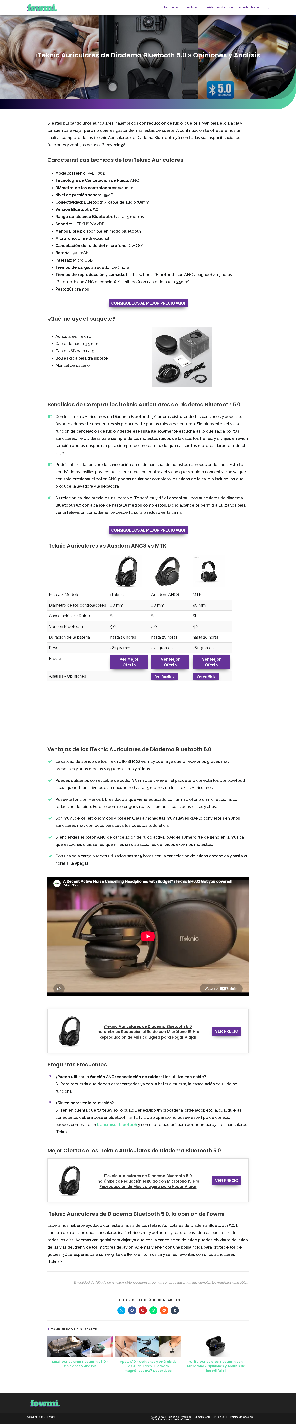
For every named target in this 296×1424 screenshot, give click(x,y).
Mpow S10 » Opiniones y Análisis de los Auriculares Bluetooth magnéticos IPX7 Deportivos (148, 1366)
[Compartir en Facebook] (132, 1310)
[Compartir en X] (121, 1310)
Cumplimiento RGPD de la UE (211, 1417)
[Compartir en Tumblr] (175, 1310)
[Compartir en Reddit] (164, 1310)
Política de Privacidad (179, 1417)
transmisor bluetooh (117, 1124)
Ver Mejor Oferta (129, 662)
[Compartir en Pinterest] (143, 1310)
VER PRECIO (226, 1031)
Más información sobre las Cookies (171, 1419)
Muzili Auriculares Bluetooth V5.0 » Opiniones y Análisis (80, 1364)
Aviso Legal (157, 1417)
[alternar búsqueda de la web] (267, 7)
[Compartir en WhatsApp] (153, 1310)
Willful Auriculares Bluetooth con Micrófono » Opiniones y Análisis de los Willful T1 (216, 1366)
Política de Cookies (241, 1417)
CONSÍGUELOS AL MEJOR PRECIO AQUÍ (148, 303)
